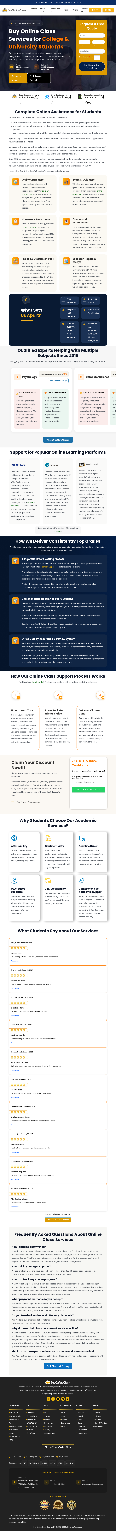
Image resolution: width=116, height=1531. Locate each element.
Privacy (98, 1416)
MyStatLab (32, 1416)
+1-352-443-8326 (45, 2)
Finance (47, 1419)
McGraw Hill (32, 1426)
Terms (97, 1413)
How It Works (15, 1416)
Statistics (48, 1426)
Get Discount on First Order (92, 66)
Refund (98, 1419)
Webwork (31, 1413)
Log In (108, 10)
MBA (46, 1413)
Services (33, 8)
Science (81, 1423)
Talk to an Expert (35, 78)
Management (50, 1433)
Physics (47, 1416)
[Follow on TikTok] (67, 1399)
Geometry (48, 1423)
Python (81, 1413)
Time (95, 46)
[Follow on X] (48, 1399)
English (80, 1416)
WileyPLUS (31, 1419)
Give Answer (84, 57)
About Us (42, 9)
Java (63, 1413)
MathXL (30, 1430)
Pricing (67, 10)
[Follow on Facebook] (53, 1399)
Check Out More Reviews (58, 1219)
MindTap (31, 1433)
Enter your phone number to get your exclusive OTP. (87, 777)
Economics (65, 1423)
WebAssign (32, 1423)
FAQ (11, 1440)
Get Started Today (58, 1366)
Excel (63, 1416)
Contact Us (84, 9)
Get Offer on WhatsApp (88, 789)
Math (63, 1426)
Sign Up (95, 10)
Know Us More (16, 78)
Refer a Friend (16, 1426)
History (47, 1430)
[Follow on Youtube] (58, 1399)
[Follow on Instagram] (63, 1399)
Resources (55, 8)
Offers (75, 10)
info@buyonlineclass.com (70, 2)
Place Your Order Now (58, 1447)
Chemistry (82, 1426)
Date (81, 46)
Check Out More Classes (58, 440)
